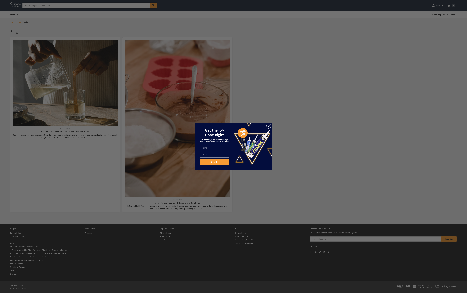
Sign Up (214, 162)
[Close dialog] (269, 126)
